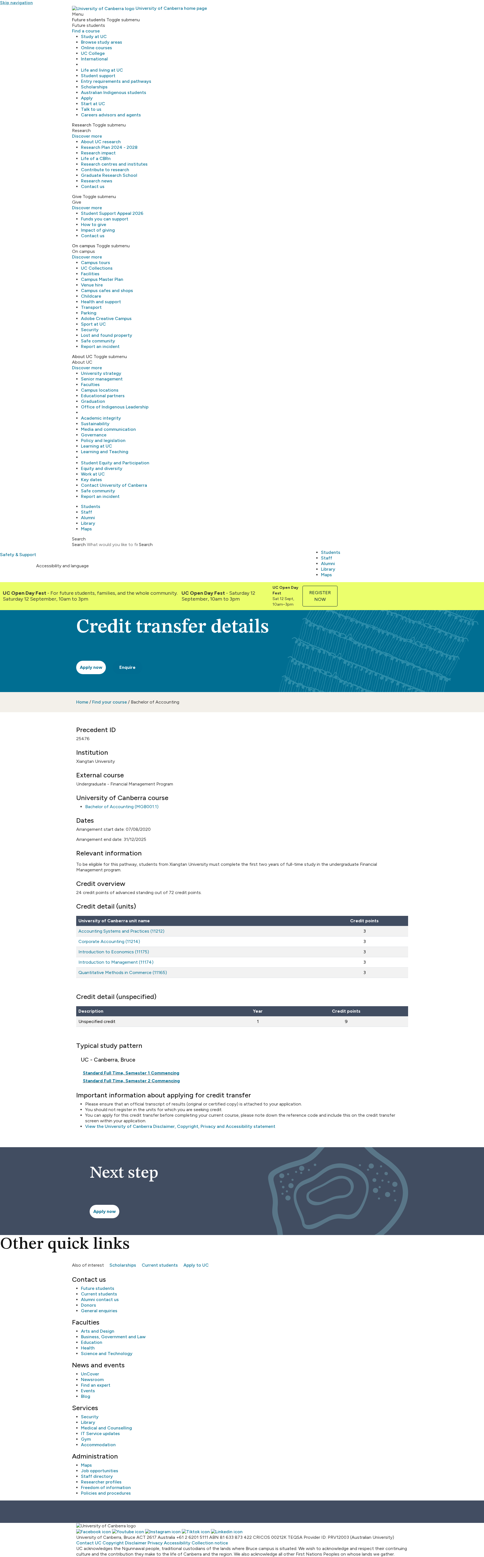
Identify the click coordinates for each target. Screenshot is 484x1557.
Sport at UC (93, 324)
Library (88, 523)
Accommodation (98, 1444)
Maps (86, 528)
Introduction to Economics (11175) (113, 951)
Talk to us (91, 109)
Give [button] (77, 196)
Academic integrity (101, 418)
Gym (86, 1439)
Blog (85, 1396)
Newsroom (92, 1379)
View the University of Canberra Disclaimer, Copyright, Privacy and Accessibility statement (180, 1126)
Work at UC (93, 474)
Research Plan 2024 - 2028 (109, 147)
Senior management (102, 379)
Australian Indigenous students (113, 92)
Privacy (155, 1543)
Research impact (98, 153)
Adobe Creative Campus (106, 318)
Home (82, 702)
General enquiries (99, 1310)
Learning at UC (96, 446)
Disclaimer (135, 1543)
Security (90, 329)
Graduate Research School (109, 175)
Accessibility (177, 1543)
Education (91, 1342)
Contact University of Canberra (114, 485)
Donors (88, 1305)
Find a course (86, 31)
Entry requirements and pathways (116, 81)
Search (79, 544)
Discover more (87, 136)
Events (88, 1390)
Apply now (91, 667)
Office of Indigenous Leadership (114, 407)
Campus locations (99, 390)
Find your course (109, 702)
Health (88, 1348)
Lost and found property (106, 335)
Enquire (127, 667)
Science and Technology (106, 1353)
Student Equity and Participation (115, 462)
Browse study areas (101, 42)
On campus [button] (83, 245)
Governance (93, 435)
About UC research (101, 141)
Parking (88, 313)
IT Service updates (100, 1433)
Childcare (91, 296)
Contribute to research (105, 169)
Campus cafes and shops (107, 290)
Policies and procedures (106, 1493)
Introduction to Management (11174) (115, 962)
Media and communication (108, 429)
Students (90, 506)
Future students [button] (88, 19)
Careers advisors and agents (111, 114)
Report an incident (100, 346)
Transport (91, 307)
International (94, 59)
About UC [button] (82, 356)
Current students (160, 1265)
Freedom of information (106, 1487)
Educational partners (103, 395)
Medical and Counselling (106, 1428)
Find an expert (95, 1385)
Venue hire (92, 285)
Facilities (90, 273)
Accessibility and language (62, 565)
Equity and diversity (101, 468)
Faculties (90, 384)
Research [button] (81, 125)
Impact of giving (98, 230)
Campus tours (95, 262)
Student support (98, 75)
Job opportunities (99, 1470)
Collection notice (210, 1543)
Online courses (96, 47)
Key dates (91, 479)
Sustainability (95, 423)
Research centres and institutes (114, 164)
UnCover (90, 1374)
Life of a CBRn (96, 158)
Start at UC (93, 103)
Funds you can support (104, 219)
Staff (86, 512)
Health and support (101, 301)
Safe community (98, 341)
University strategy (101, 373)
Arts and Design (97, 1331)
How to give (93, 224)
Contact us (92, 186)
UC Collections (97, 268)
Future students (97, 1288)
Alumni (88, 517)
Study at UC (94, 36)
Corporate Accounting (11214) (109, 941)
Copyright (113, 1543)
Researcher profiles (101, 1482)
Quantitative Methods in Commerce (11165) (122, 972)
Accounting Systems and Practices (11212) (121, 931)
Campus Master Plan (102, 279)
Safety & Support (18, 554)
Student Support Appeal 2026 (112, 213)
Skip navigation (16, 2)
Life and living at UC (102, 70)
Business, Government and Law (113, 1336)
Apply (87, 98)
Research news (96, 181)
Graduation (93, 401)
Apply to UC (196, 1265)
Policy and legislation (103, 440)
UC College (93, 53)
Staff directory (97, 1476)
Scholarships (94, 87)
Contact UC (88, 1543)
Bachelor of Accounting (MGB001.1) (122, 806)
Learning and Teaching (104, 451)
